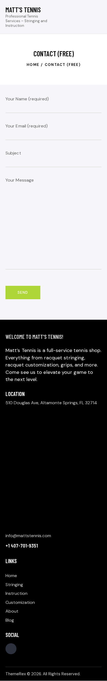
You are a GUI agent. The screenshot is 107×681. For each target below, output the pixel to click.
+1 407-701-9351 (21, 545)
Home (33, 64)
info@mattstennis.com (28, 536)
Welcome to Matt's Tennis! (34, 336)
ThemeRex (15, 674)
